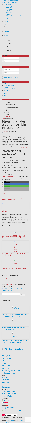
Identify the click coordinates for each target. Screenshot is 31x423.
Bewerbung (9, 6)
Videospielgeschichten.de (11, 371)
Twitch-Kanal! (23, 147)
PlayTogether (6, 366)
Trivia (5, 95)
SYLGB (8, 14)
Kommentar (7, 90)
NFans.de (5, 363)
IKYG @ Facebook (8, 391)
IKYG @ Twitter (7, 396)
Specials (7, 24)
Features (6, 87)
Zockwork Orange (8, 373)
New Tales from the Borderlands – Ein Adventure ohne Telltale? (14, 341)
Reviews (7, 18)
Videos (7, 31)
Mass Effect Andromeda (12, 198)
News (5, 92)
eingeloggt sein (11, 284)
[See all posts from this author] (5, 205)
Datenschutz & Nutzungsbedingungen (16, 15)
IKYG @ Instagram (9, 393)
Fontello (21, 420)
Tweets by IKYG (6, 355)
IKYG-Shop (9, 11)
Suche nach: (5, 291)
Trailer (5, 93)
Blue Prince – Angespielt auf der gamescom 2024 (13, 328)
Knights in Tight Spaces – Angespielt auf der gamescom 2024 (15, 315)
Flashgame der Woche (10, 88)
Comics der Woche (9, 85)
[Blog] (8, 408)
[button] (7, 182)
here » (7, 422)
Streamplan (9, 199)
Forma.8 (4, 198)
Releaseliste (9, 12)
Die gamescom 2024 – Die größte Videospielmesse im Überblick (14, 237)
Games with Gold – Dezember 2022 (15, 269)
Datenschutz (6, 382)
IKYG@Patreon (10, 9)
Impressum (9, 7)
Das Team (8, 4)
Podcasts (7, 28)
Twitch (13, 199)
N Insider (5, 361)
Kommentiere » (6, 278)
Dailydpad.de (6, 358)
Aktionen (6, 83)
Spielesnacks (6, 368)
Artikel (6, 21)
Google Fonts (10, 420)
